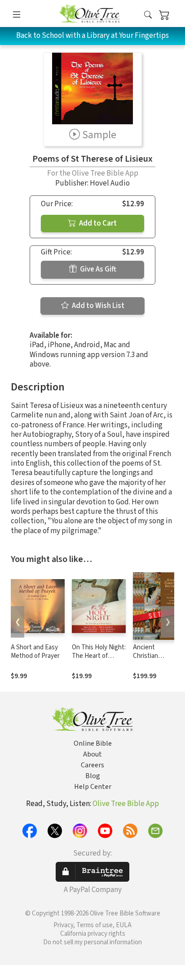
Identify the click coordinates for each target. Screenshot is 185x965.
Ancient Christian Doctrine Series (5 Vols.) (154, 660)
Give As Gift (97, 269)
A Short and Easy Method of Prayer (35, 652)
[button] (148, 15)
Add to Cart (97, 223)
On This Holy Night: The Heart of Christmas (99, 656)
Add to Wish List (97, 305)
